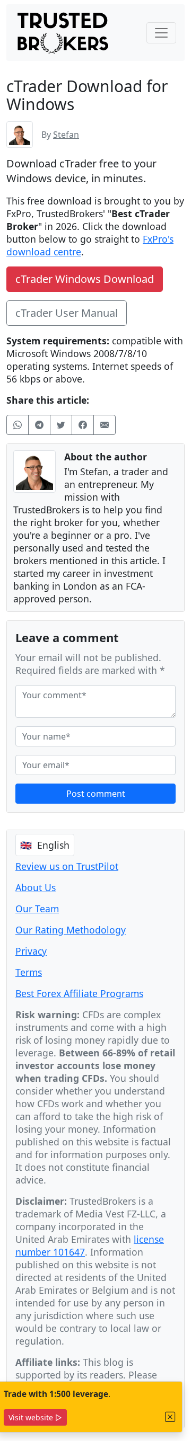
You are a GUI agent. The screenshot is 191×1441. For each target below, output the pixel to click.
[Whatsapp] (17, 425)
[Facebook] (83, 425)
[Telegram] (39, 425)
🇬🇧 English (45, 845)
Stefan (66, 134)
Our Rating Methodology (70, 929)
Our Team (37, 908)
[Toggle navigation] (161, 32)
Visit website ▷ (35, 1417)
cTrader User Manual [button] (66, 313)
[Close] (170, 1417)
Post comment (95, 793)
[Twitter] (61, 425)
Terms (28, 972)
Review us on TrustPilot (66, 866)
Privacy (31, 951)
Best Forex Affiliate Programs (79, 993)
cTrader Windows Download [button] (84, 279)
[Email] (104, 425)
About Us (35, 887)
